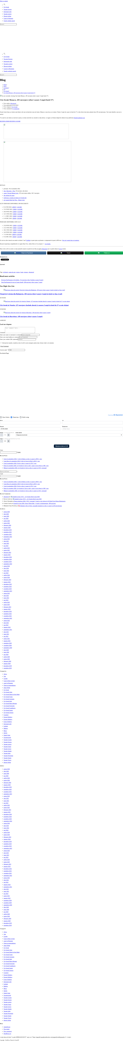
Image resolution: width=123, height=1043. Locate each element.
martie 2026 (7, 523)
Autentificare (7, 1027)
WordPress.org (7, 1033)
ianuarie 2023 (7, 609)
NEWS (5, 733)
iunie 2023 (6, 598)
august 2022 (7, 620)
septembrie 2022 (8, 618)
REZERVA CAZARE (15, 121)
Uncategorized (7, 737)
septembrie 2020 (8, 647)
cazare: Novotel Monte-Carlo (11, 193)
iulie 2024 (6, 568)
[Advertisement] (61, 39)
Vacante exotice (8, 64)
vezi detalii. (48, 244)
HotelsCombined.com (79, 118)
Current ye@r (4, 350)
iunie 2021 (6, 634)
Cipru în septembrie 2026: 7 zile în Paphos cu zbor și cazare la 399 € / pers (23, 459)
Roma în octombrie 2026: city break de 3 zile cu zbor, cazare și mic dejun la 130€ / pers (26, 465)
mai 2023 (6, 600)
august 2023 (7, 593)
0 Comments (15, 108)
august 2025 (7, 539)
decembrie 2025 (8, 530)
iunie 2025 (6, 543)
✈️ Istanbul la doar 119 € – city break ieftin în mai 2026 (25, 496)
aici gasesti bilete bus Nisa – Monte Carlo (14, 200)
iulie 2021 (6, 632)
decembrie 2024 (8, 557)
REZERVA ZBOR (5, 121)
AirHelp (28, 240)
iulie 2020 (6, 650)
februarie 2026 (7, 525)
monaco (26, 272)
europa (18, 272)
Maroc (5, 730)
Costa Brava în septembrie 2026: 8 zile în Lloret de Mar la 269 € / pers (22, 461)
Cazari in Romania (9, 68)
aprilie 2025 (7, 548)
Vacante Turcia (7, 760)
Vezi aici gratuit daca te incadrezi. (70, 240)
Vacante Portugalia (8, 755)
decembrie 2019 (8, 666)
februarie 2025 (7, 552)
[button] (4, 5)
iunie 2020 (6, 652)
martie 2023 (7, 604)
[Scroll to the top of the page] (0, 1042)
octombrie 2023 (8, 588)
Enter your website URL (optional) (9, 339)
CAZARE (19, 207)
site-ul (60, 249)
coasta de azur (11, 272)
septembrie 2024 (8, 564)
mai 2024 (6, 573)
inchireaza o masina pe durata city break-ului (15, 198)
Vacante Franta (7, 746)
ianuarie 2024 (7, 582)
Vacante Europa (8, 59)
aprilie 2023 (7, 602)
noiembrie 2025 (8, 532)
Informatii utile (8, 61)
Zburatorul (44, 249)
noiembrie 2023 (8, 586)
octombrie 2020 (8, 645)
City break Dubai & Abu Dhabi (12, 694)
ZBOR (14, 207)
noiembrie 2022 (8, 613)
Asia (5, 676)
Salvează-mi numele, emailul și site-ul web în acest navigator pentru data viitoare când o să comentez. (28, 343)
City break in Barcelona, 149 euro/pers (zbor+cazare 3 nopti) (21, 316)
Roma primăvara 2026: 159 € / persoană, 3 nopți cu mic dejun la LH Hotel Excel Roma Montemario (39, 501)
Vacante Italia (7, 753)
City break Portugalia (9, 706)
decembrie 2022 (8, 611)
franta (21, 272)
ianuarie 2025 (7, 554)
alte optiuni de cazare (9, 195)
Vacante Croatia (8, 739)
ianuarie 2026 (7, 527)
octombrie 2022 (8, 616)
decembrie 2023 (8, 584)
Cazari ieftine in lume (9, 681)
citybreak (5, 272)
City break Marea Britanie (10, 703)
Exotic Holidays (8, 721)
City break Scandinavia (9, 708)
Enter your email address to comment (9, 337)
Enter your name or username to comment (11, 335)
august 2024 (7, 566)
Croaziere (6, 715)
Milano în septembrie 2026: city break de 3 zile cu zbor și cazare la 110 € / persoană (25, 468)
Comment (2, 332)
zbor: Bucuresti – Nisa (9, 191)
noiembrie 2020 (8, 643)
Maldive (6, 728)
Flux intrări (6, 1029)
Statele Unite (7, 735)
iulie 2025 (6, 541)
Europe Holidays (8, 717)
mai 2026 (6, 518)
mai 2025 (6, 545)
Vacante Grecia (7, 749)
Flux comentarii (8, 1031)
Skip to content (4, 1)
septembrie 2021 (8, 629)
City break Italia (8, 701)
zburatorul (13, 103)
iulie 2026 (6, 514)
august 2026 (7, 511)
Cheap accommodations (10, 685)
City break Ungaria (8, 712)
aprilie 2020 (7, 657)
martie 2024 (7, 577)
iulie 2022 (6, 622)
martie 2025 (7, 550)
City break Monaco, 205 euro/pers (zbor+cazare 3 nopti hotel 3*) (19, 92)
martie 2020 (7, 659)
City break (6, 56)
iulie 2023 (6, 595)
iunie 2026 (6, 516)
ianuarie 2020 (7, 663)
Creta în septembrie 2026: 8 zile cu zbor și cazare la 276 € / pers (20, 463)
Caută (1, 473)
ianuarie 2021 (7, 641)
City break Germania (9, 699)
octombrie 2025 (8, 534)
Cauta (1, 450)
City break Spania (8, 710)
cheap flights (7, 687)
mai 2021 (6, 636)
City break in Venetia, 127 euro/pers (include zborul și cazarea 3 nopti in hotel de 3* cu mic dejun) (34, 305)
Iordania (6, 726)
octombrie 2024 (8, 561)
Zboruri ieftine (8, 66)
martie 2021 (7, 638)
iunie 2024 (6, 570)
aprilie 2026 (7, 521)
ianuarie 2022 (7, 627)
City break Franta (8, 696)
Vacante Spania (7, 758)
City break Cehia (8, 692)
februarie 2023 (7, 607)
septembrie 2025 (8, 536)
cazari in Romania (8, 683)
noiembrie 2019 (8, 668)
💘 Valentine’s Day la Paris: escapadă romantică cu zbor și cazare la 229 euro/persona (40, 506)
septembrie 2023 (8, 591)
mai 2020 (6, 654)
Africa (5, 674)
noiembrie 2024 (8, 559)
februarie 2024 (7, 579)
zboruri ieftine (7, 762)
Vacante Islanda (7, 751)
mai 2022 (6, 625)
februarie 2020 (7, 661)
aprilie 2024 (7, 575)
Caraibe (5, 678)
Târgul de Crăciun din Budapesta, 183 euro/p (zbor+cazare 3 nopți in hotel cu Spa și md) (31, 294)
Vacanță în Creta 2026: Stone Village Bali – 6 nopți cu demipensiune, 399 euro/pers (34, 503)
